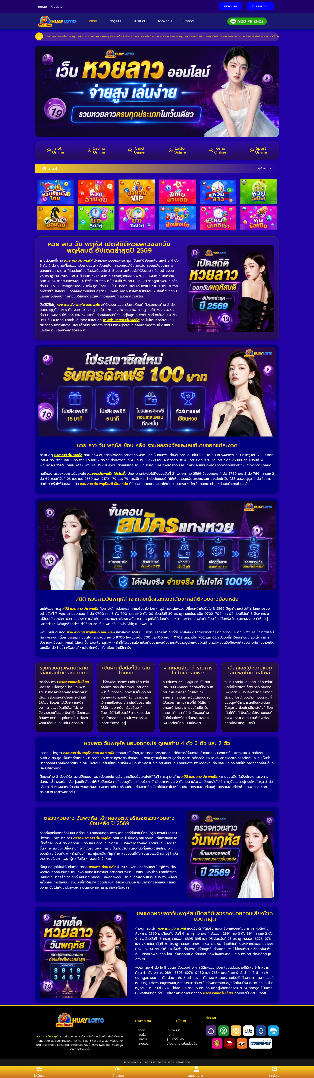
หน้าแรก (91, 21)
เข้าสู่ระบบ (115, 21)
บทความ (189, 21)
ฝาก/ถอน (165, 21)
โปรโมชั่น (140, 21)
